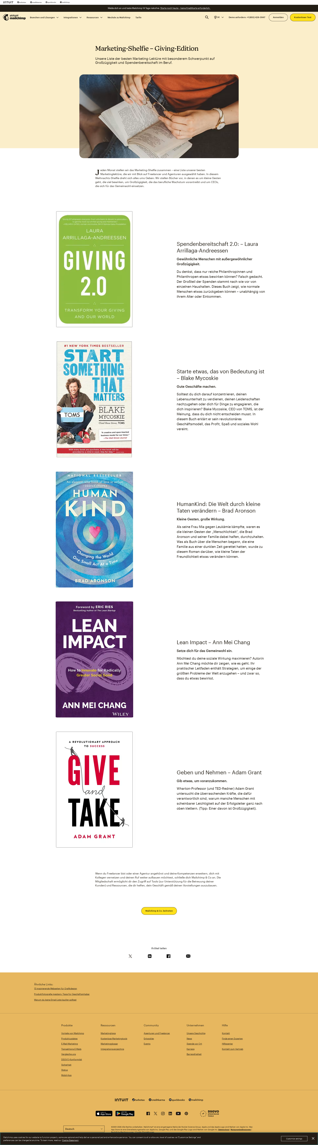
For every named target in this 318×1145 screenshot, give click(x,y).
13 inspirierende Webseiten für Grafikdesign (55, 988)
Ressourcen (93, 17)
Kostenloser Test (302, 17)
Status (64, 1070)
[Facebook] (148, 1114)
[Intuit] (8, 2)
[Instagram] (163, 1114)
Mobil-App (66, 1075)
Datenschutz (223, 1129)
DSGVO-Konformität (71, 1059)
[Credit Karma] (36, 2)
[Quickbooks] (51, 2)
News (189, 1038)
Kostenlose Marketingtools (114, 1038)
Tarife (138, 17)
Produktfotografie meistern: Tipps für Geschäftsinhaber (62, 994)
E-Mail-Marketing (69, 1043)
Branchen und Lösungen (42, 17)
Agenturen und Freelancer (157, 1033)
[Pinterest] (186, 1114)
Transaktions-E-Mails (71, 1049)
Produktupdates (69, 1038)
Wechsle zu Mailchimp (118, 17)
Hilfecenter (227, 1043)
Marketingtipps (108, 1033)
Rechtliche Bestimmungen (122, 1132)
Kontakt (226, 1033)
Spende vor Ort (194, 1043)
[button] (218, 17)
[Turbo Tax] (21, 2)
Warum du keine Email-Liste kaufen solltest (55, 999)
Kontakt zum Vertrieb (232, 1049)
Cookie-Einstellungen (144, 1132)
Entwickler (149, 1038)
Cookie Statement (70, 1140)
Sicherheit (66, 1064)
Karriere (190, 1049)
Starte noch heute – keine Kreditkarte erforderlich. (185, 8)
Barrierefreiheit (194, 1054)
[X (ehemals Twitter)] (155, 1114)
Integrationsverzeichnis (112, 1049)
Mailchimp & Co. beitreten (159, 910)
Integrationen (71, 17)
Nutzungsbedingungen (241, 1129)
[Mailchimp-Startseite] (14, 17)
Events (147, 1043)
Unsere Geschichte (196, 1033)
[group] (218, 17)
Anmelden (278, 17)
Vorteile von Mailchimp (72, 1033)
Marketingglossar (109, 1043)
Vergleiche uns (68, 1054)
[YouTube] (178, 1114)
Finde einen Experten (232, 1038)
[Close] (313, 1139)
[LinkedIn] (170, 1114)
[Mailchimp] (65, 2)
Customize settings (294, 1139)
